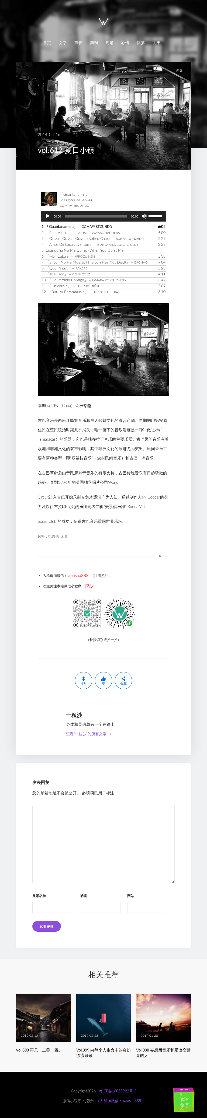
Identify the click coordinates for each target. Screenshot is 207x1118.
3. (93, 239)
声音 (78, 43)
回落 (141, 43)
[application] (103, 216)
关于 (157, 43)
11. (73, 286)
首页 (47, 43)
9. (66, 274)
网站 (130, 896)
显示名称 (39, 896)
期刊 (94, 43)
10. (84, 280)
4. (90, 245)
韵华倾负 (197, 1100)
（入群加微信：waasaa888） (120, 1101)
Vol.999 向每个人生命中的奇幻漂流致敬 (103, 1053)
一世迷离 (188, 1090)
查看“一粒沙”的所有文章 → (88, 734)
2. (81, 233)
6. (68, 256)
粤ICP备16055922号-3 (117, 1091)
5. (83, 251)
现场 (110, 43)
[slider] (156, 215)
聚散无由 (188, 1109)
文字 (63, 43)
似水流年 (179, 1098)
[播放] (47, 216)
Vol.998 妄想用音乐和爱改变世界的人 (163, 1053)
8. (64, 268)
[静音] (144, 216)
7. (95, 262)
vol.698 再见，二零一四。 (39, 1050)
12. (80, 292)
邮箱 (83, 896)
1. (77, 227)
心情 (125, 43)
